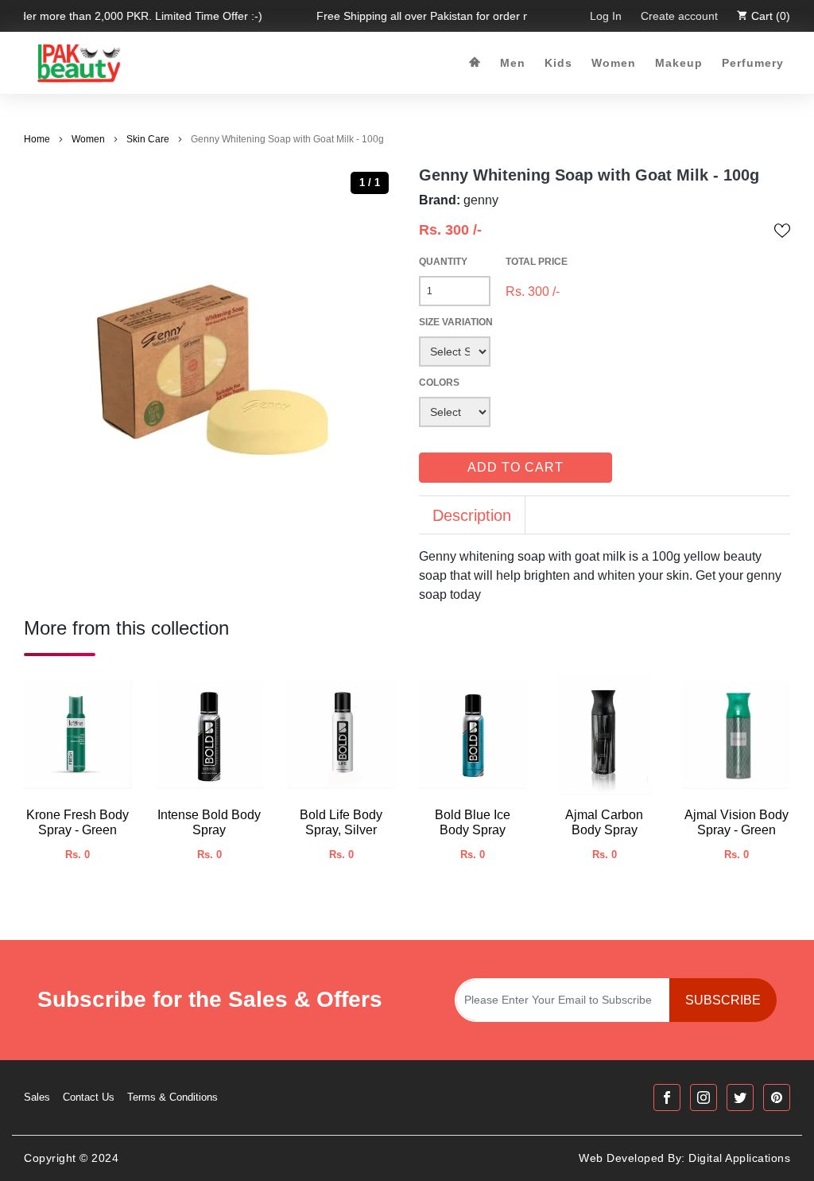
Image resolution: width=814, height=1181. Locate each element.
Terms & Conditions (172, 1097)
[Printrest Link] (776, 1097)
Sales (37, 1097)
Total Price (537, 261)
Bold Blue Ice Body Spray (472, 822)
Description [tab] (471, 515)
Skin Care (147, 139)
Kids (558, 62)
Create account (679, 16)
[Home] (475, 63)
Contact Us (88, 1097)
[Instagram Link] (703, 1097)
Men (512, 62)
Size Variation (456, 322)
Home (37, 139)
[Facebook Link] (666, 1097)
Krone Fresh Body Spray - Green (77, 822)
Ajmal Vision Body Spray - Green (736, 822)
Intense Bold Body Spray (209, 822)
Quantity (443, 261)
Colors (439, 382)
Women (613, 62)
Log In (606, 16)
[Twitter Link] (740, 1097)
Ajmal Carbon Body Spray (604, 822)
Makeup (679, 62)
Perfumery (753, 62)
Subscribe (723, 1000)
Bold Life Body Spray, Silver (341, 822)
